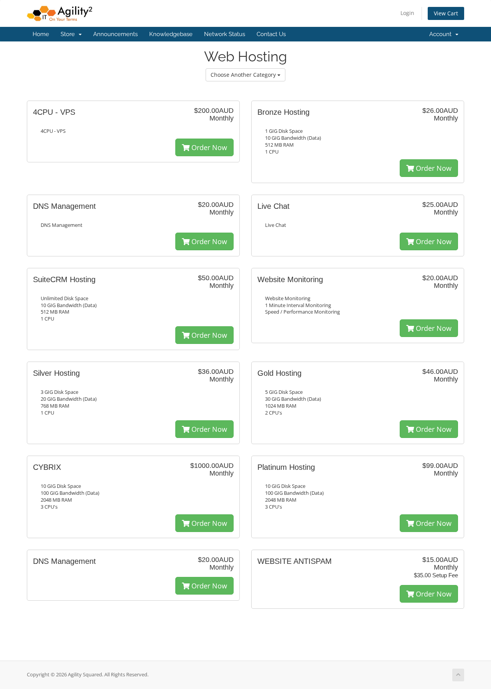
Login (407, 13)
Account (442, 34)
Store (69, 34)
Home (41, 34)
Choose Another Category (244, 74)
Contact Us (271, 34)
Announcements (115, 34)
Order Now (208, 147)
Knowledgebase (171, 34)
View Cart (446, 13)
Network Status (224, 34)
